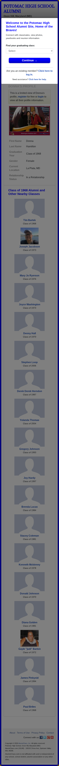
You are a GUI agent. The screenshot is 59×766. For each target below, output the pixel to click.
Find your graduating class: (20, 45)
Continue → (29, 60)
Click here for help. (38, 79)
